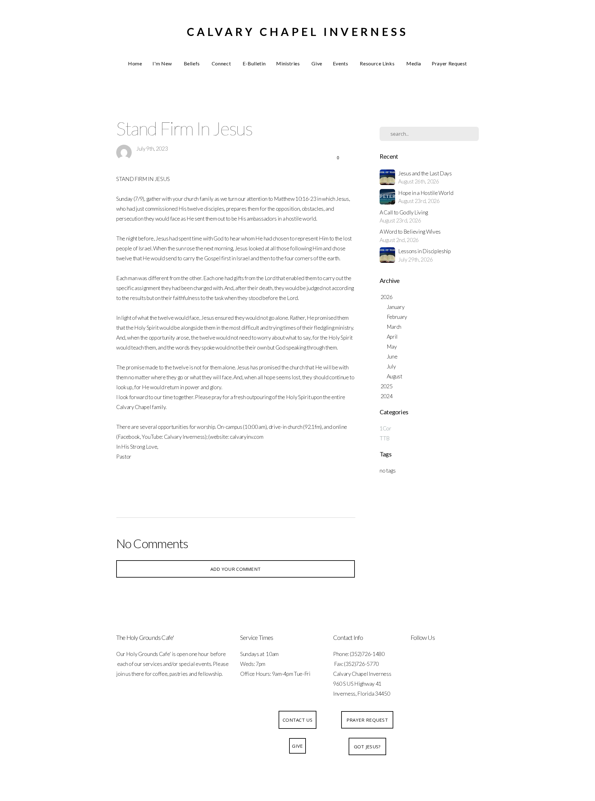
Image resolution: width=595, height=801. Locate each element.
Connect (222, 63)
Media (413, 63)
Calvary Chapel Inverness (297, 31)
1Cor (385, 428)
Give (316, 63)
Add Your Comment (235, 569)
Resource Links (378, 63)
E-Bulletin (254, 63)
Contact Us (297, 720)
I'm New (162, 63)
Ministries (288, 63)
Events (341, 63)
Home (135, 63)
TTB (385, 438)
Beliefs (192, 63)
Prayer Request (449, 63)
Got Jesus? (367, 746)
